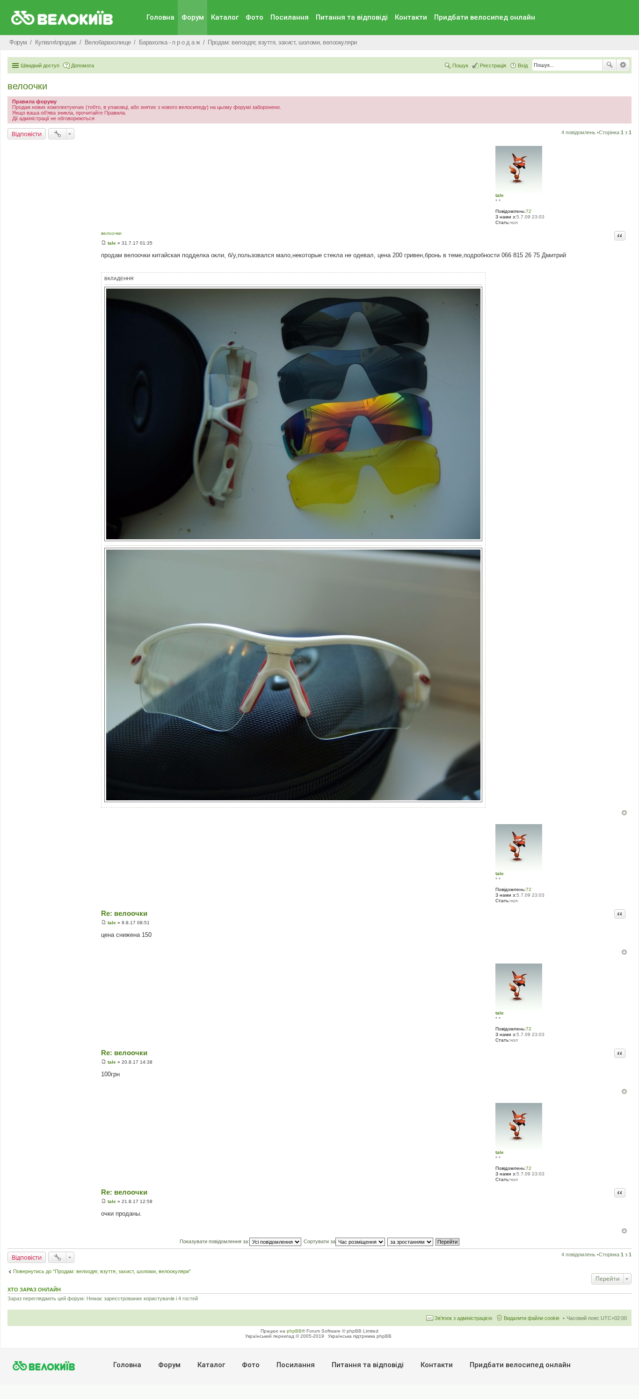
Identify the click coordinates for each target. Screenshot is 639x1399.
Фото (254, 17)
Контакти (411, 17)
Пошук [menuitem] (460, 65)
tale (499, 195)
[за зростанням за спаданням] (410, 1241)
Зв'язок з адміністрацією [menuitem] (463, 1318)
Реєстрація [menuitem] (493, 65)
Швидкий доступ (40, 65)
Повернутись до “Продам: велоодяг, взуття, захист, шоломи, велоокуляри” (102, 1271)
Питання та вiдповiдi (352, 17)
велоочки (27, 86)
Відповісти (27, 134)
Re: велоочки (124, 913)
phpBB (294, 1331)
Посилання (289, 17)
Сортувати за (319, 1241)
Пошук (610, 65)
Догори (624, 812)
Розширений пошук (623, 65)
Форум (193, 17)
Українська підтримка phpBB (360, 1336)
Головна (160, 17)
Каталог (225, 17)
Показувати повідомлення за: (214, 1241)
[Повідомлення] (103, 243)
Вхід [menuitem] (523, 65)
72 (528, 211)
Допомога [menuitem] (82, 65)
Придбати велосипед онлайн (484, 17)
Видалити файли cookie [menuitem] (531, 1318)
